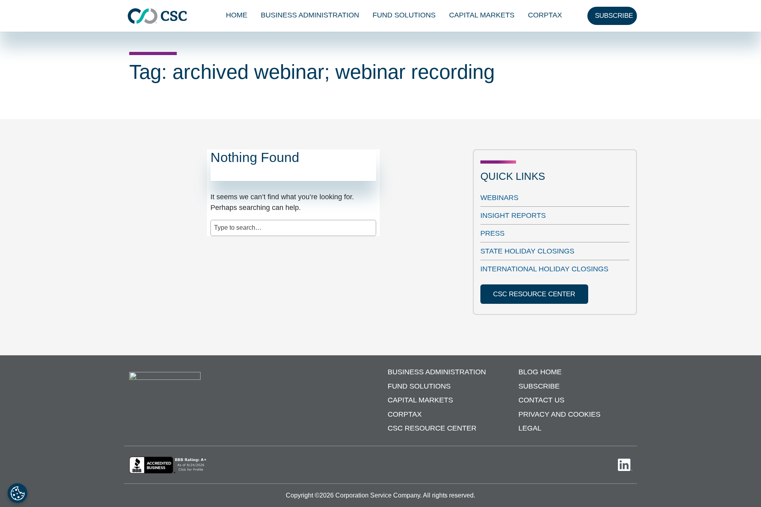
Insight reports (513, 215)
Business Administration (310, 15)
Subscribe (539, 386)
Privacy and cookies (559, 414)
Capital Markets (481, 15)
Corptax (545, 15)
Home (236, 15)
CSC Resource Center (432, 428)
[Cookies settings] (17, 493)
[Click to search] (370, 223)
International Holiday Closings (544, 269)
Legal (529, 428)
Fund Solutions (404, 15)
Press (492, 233)
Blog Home (540, 372)
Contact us (541, 400)
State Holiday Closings (527, 251)
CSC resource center (534, 294)
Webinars (499, 198)
